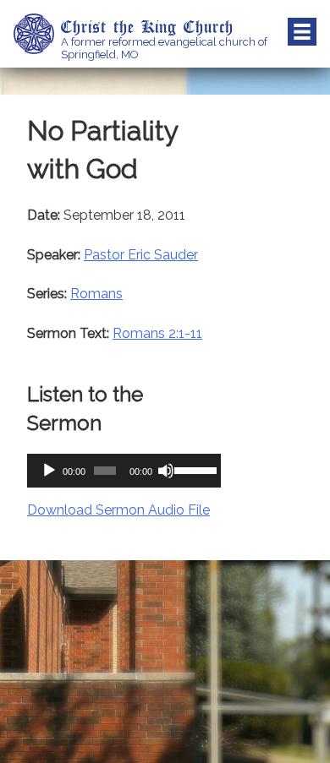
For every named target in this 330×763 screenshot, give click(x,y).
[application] (124, 471)
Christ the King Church (147, 26)
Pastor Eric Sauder (141, 255)
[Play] (49, 470)
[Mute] (165, 470)
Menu (302, 32)
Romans (96, 294)
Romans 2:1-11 (157, 333)
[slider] (193, 469)
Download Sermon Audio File (118, 510)
